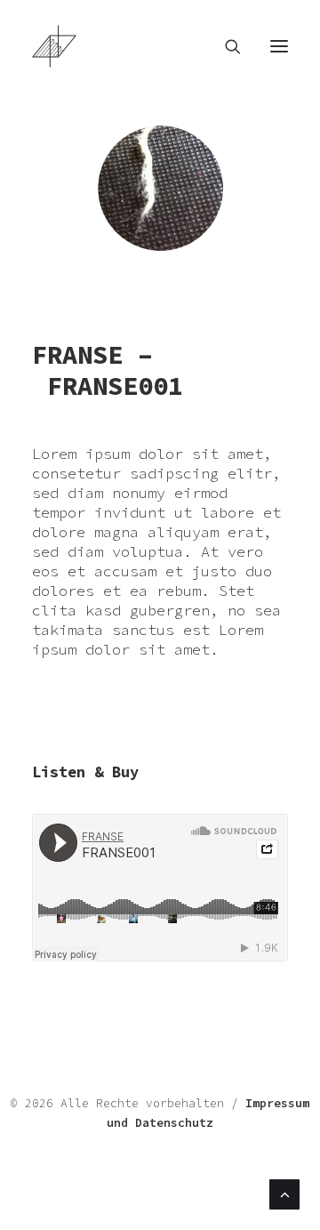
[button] (279, 46)
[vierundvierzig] (160, 46)
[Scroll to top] (284, 1192)
